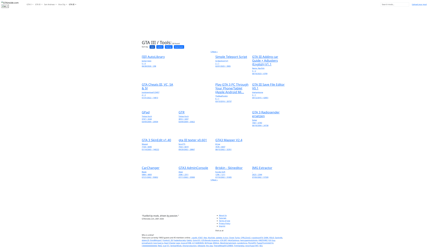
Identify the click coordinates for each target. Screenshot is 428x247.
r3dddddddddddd (149, 245)
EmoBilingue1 (156, 240)
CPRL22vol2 (245, 237)
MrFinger (208, 243)
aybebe (219, 237)
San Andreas (49, 4)
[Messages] (23, 4)
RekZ (160, 245)
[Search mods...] (410, 4)
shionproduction (189, 245)
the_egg (209, 245)
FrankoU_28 (168, 240)
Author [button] (160, 47)
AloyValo (211, 237)
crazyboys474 (257, 237)
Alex (205, 237)
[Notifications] (25, 4)
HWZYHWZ (263, 240)
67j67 (200, 237)
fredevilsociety (180, 240)
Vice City (62, 4)
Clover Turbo (234, 237)
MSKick (216, 243)
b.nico (225, 237)
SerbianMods (176, 245)
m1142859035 (198, 243)
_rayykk (194, 237)
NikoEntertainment (228, 243)
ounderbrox (242, 243)
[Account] (21, 4)
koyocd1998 (186, 243)
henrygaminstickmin (249, 240)
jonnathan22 (147, 243)
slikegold (201, 245)
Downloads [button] (179, 47)
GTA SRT (223, 240)
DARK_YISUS (269, 237)
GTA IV (38, 4)
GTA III (72, 4)
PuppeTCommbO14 (265, 243)
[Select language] (5, 6)
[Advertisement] (67, 24)
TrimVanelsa (239, 245)
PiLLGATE (252, 243)
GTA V (29, 4)
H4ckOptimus (233, 240)
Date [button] (152, 47)
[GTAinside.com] (10, 2)
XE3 (260, 245)
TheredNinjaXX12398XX (223, 245)
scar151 (166, 245)
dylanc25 (145, 240)
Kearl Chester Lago (172, 243)
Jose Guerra (158, 243)
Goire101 (196, 240)
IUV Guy (271, 240)
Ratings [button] (169, 47)
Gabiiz (189, 240)
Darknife (278, 237)
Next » (215, 52)
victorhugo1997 (251, 245)
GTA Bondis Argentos (210, 240)
